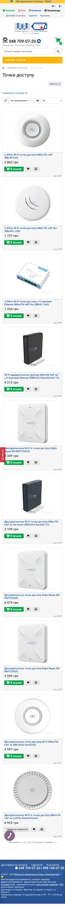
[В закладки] (28, 169)
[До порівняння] (36, 169)
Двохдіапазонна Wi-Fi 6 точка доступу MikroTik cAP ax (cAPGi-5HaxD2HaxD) (32, 817)
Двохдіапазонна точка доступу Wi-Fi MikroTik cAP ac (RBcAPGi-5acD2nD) (31, 743)
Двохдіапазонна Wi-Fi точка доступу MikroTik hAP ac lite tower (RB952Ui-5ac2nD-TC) (31, 523)
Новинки (36, 10)
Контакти (45, 15)
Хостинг (5, 884)
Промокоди (53, 10)
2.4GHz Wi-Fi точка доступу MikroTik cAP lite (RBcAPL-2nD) (30, 230)
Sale (23, 10)
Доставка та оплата (15, 15)
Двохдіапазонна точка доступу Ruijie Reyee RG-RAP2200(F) (32, 670)
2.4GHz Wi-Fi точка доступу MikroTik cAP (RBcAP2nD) (28, 156)
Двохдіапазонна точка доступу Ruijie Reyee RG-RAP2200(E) (32, 597)
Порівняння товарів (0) (15, 93)
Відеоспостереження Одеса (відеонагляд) (37, 874)
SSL (62, 884)
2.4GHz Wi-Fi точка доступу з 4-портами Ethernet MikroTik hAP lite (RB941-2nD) (28, 303)
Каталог (10, 10)
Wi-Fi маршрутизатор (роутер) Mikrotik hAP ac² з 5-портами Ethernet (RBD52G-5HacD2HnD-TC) (31, 376)
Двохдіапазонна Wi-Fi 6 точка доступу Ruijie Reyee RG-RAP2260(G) (30, 450)
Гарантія (33, 15)
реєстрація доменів (47, 884)
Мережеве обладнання (17, 68)
